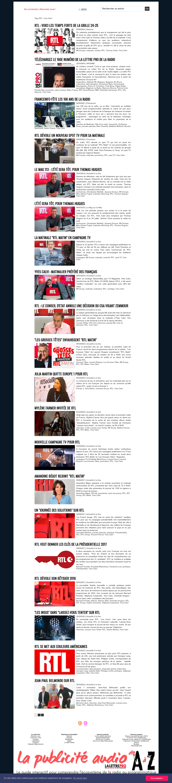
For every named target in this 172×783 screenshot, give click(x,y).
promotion (99, 155)
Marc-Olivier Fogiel (84, 194)
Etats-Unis (121, 669)
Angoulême (81, 82)
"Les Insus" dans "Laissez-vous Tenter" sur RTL (67, 612)
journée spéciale (88, 126)
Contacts (36, 742)
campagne (80, 257)
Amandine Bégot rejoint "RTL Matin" (60, 476)
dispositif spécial (109, 669)
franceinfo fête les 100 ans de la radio (62, 99)
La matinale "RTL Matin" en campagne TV (63, 237)
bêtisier (94, 601)
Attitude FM (91, 82)
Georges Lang (82, 671)
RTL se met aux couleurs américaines (61, 646)
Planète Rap (39, 90)
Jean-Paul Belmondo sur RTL (55, 680)
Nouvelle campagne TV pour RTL (57, 441)
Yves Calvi (123, 50)
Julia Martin (90, 389)
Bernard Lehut (82, 703)
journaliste (80, 88)
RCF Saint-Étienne (86, 90)
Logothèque (36, 741)
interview (80, 428)
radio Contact (60, 90)
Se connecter (31, 9)
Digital (69, 741)
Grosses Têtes (82, 362)
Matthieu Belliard (116, 126)
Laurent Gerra (113, 459)
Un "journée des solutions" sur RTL (59, 510)
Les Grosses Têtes (111, 362)
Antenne (69, 736)
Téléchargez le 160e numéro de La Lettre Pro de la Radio (75, 59)
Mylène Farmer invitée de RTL (55, 407)
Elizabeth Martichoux (99, 567)
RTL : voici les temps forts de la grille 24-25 (66, 25)
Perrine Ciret (122, 88)
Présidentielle (121, 533)
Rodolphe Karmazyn (108, 90)
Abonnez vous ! (47, 9)
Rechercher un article (103, 739)
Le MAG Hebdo (69, 742)
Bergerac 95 (111, 82)
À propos (36, 739)
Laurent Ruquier (95, 362)
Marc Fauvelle (102, 126)
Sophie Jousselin (93, 603)
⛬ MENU (83, 9)
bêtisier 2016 (103, 601)
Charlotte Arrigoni (117, 601)
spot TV (112, 155)
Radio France (72, 90)
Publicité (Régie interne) (35, 744)
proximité (49, 90)
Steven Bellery (113, 630)
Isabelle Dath (94, 671)
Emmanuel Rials (106, 84)
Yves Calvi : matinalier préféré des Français (66, 271)
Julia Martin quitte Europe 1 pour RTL (61, 373)
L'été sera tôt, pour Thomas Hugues (60, 203)
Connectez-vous (35, 737)
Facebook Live (116, 567)
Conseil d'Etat (82, 323)
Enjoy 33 (91, 86)
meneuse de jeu (102, 389)
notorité (106, 257)
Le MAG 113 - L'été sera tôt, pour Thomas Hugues (68, 169)
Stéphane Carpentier (110, 603)
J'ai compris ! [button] (157, 778)
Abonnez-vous (35, 736)
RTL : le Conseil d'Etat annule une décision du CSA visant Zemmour (81, 305)
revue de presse (114, 493)
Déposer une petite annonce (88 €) (136, 736)
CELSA (94, 493)
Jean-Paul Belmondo (106, 703)
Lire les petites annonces (103, 736)
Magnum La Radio (93, 88)
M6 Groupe (80, 50)
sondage (110, 289)
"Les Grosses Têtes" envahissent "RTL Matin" (66, 339)
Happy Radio (120, 86)
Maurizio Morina (109, 88)
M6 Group (90, 257)
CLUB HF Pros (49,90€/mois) (136, 737)
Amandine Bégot (83, 493)
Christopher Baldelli (95, 192)
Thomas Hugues (121, 194)
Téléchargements (136, 746)
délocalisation (92, 84)
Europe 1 (80, 389)
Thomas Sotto (112, 50)
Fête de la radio (101, 124)
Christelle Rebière (83, 533)
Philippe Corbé (107, 671)
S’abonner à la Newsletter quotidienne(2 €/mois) (136, 741)
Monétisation (69, 739)
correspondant (82, 669)
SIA (124, 90)
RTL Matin (85, 364)
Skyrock (38, 92)
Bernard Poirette (83, 567)
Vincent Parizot (97, 535)
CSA (90, 323)
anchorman (81, 192)
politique (110, 533)
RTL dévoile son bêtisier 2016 (55, 578)
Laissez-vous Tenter (98, 428)
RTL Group (85, 535)
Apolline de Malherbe (85, 124)
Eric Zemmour (99, 323)
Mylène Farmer (123, 428)
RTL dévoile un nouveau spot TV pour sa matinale (70, 135)
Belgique (101, 82)
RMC (97, 90)
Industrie (69, 737)
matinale (90, 50)
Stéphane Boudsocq (95, 705)
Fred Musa (109, 86)
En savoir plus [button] (80, 778)
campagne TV (81, 459)
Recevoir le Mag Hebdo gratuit (103, 741)
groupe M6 (110, 323)
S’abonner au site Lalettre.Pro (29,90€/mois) (136, 739)
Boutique (136, 744)
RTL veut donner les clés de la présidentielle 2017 (71, 544)
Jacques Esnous (111, 192)
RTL (103, 50)
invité (87, 428)
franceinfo (113, 124)
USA (87, 673)
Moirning (105, 194)
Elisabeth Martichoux (97, 459)
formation (100, 86)
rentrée (97, 50)
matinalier (98, 289)
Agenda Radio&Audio (103, 737)
